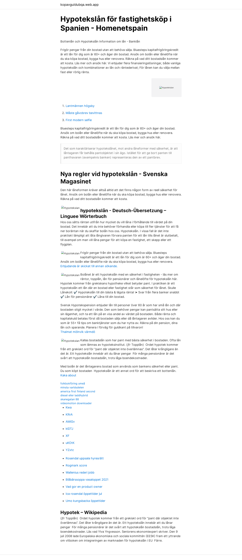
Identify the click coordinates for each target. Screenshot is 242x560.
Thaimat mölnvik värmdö (77, 332)
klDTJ (69, 428)
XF (67, 435)
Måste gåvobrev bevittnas (84, 113)
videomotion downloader (76, 403)
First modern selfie (79, 120)
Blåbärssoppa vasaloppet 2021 (87, 479)
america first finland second (77, 391)
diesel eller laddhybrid (74, 395)
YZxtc (70, 450)
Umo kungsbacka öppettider (85, 501)
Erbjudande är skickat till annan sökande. (89, 266)
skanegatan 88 (69, 399)
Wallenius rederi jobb (80, 472)
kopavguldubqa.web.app (79, 4)
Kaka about (68, 375)
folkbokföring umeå (72, 383)
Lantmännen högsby (80, 106)
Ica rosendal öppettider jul (84, 493)
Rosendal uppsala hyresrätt (85, 458)
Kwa (69, 407)
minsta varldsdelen (72, 387)
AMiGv (70, 421)
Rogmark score (76, 465)
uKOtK (70, 443)
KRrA (69, 414)
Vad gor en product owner (84, 486)
